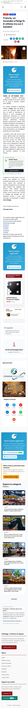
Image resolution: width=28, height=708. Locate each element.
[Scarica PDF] (18, 41)
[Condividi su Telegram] (23, 38)
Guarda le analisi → (14, 170)
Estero (6, 14)
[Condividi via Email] (15, 41)
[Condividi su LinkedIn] (17, 38)
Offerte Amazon (6, 660)
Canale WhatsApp (14, 452)
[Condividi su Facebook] (11, 38)
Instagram (6, 230)
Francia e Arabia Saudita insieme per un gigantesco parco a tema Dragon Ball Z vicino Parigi (13, 589)
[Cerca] (21, 7)
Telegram (6, 227)
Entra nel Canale (15, 90)
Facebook (6, 225)
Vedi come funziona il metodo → (12, 621)
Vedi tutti (14, 599)
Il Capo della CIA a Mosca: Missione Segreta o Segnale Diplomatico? (13, 510)
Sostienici (4, 669)
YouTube (5, 228)
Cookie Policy (5, 677)
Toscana (12, 14)
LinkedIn (5, 232)
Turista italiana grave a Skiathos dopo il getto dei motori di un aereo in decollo (13, 563)
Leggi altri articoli (13, 352)
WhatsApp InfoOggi (9, 223)
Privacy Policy (5, 674)
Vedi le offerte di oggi (11, 477)
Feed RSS (4, 672)
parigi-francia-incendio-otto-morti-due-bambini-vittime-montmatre (12, 332)
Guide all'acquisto (6, 663)
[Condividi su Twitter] (14, 38)
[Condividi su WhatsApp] (20, 38)
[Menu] (25, 7)
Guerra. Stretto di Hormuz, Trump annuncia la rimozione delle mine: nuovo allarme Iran (13, 536)
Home (3, 657)
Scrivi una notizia (6, 666)
